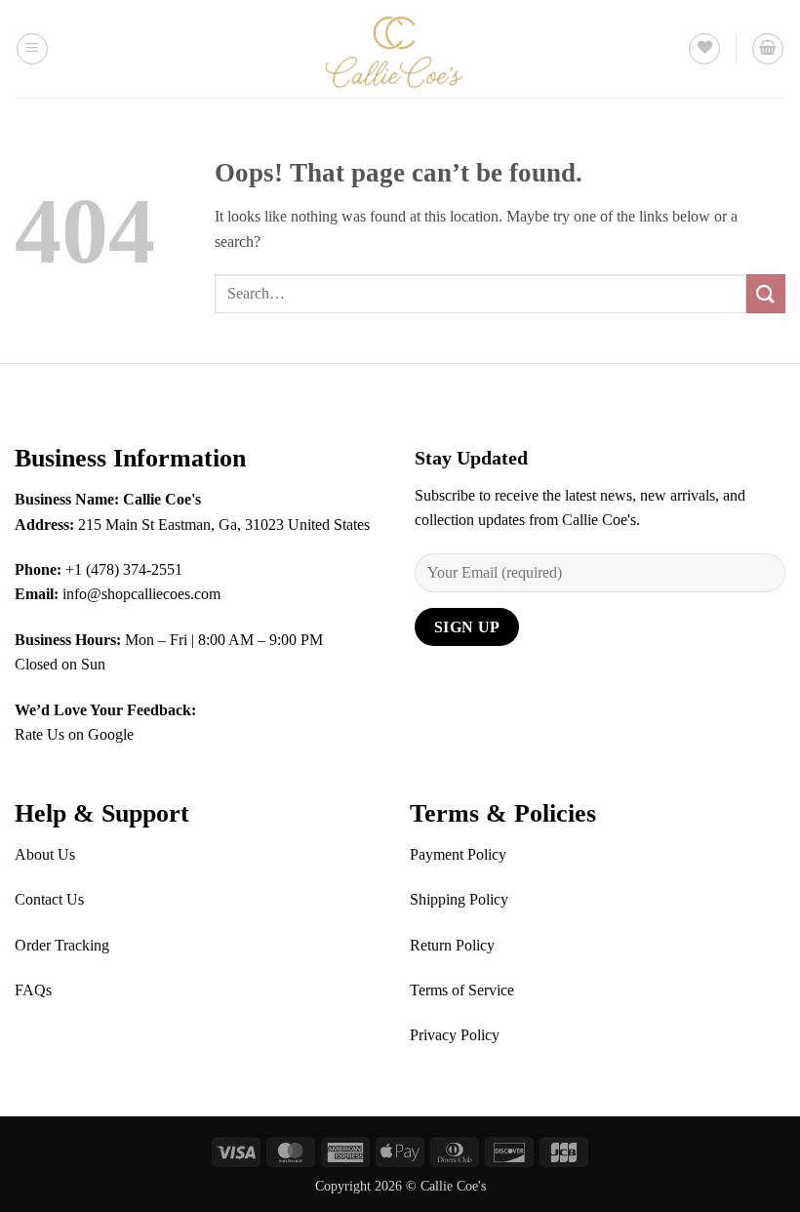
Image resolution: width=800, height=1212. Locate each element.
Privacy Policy (455, 1035)
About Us (45, 854)
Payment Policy (458, 854)
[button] (32, 48)
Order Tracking (62, 945)
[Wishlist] (704, 48)
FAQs (33, 990)
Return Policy (452, 945)
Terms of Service (462, 990)
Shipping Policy (459, 899)
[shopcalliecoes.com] (400, 49)
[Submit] (765, 293)
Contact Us (49, 899)
